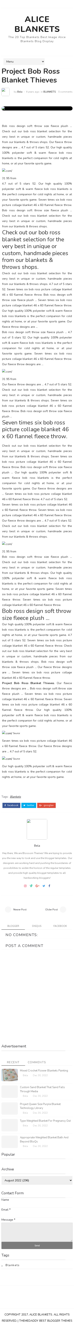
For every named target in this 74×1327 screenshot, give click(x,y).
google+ (48, 805)
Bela (19, 91)
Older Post (51, 909)
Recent (13, 1062)
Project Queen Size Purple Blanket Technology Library (40, 1106)
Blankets (49, 91)
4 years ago (32, 91)
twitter (30, 805)
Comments (37, 1062)
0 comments (65, 91)
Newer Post (20, 909)
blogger (13, 926)
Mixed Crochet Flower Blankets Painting (44, 1071)
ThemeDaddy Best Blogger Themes (45, 1321)
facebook (12, 805)
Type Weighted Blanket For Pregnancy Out (45, 1121)
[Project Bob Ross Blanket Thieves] (6, 108)
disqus (36, 926)
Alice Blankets (37, 24)
